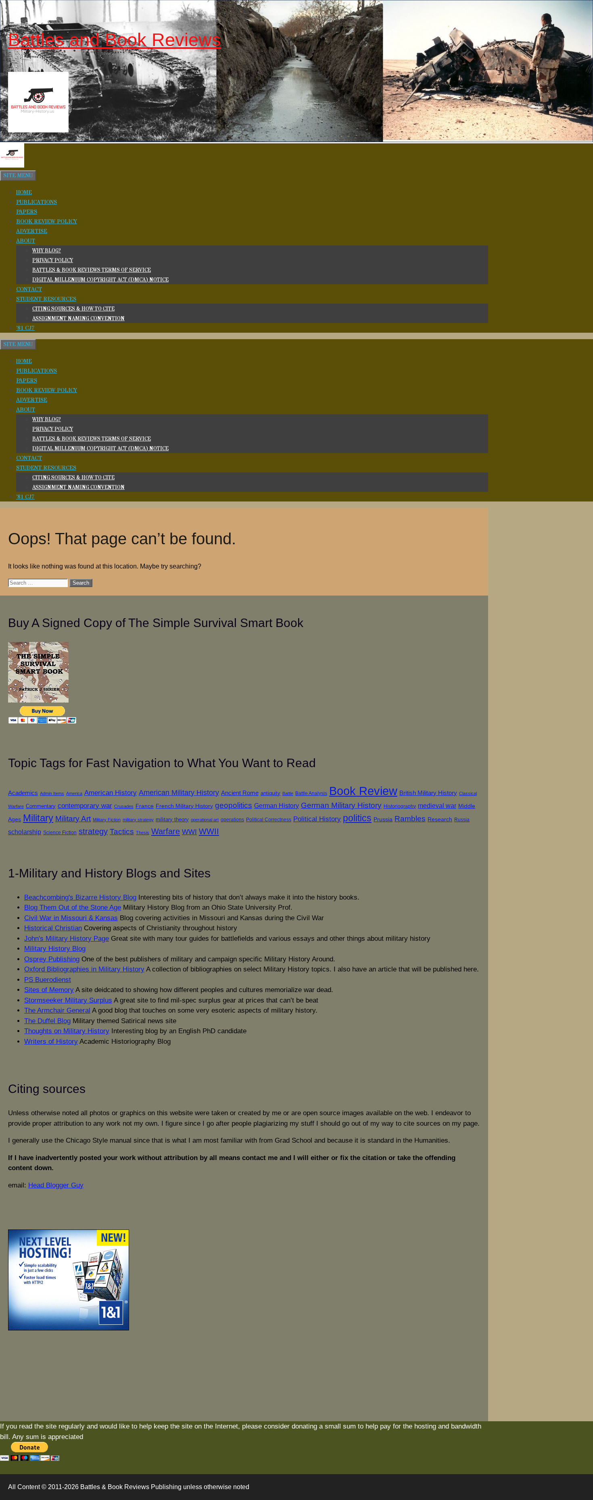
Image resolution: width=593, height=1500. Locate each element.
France (145, 806)
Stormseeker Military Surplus (68, 1000)
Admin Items (52, 793)
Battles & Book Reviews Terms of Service (91, 270)
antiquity (270, 793)
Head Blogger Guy (56, 1185)
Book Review (363, 790)
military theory (172, 819)
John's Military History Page (66, 938)
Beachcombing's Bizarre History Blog (80, 897)
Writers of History (51, 1041)
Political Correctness (268, 819)
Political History (317, 819)
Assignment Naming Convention (78, 318)
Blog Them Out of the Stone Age (72, 907)
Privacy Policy (52, 260)
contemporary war (85, 806)
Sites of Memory (49, 990)
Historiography (400, 806)
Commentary (41, 806)
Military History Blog (55, 948)
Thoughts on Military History (66, 1031)
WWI (189, 832)
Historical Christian (53, 928)
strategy (93, 831)
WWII (209, 831)
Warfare (165, 831)
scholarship (24, 831)
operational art (205, 819)
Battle (287, 793)
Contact (29, 289)
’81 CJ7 (25, 328)
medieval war (437, 805)
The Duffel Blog (47, 1021)
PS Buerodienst (47, 980)
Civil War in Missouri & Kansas (71, 918)
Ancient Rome (240, 793)
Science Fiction (60, 832)
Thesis (142, 832)
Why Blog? (46, 250)
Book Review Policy (46, 222)
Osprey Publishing (51, 959)
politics (357, 818)
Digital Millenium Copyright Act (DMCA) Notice (100, 279)
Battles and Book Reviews (114, 39)
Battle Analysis (311, 793)
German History (276, 805)
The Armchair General (57, 1010)
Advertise (31, 231)
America (74, 793)
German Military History (341, 805)
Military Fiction (107, 819)
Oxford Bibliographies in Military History (84, 969)
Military (38, 818)
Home (24, 193)
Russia (462, 819)
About (25, 241)
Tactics (122, 831)
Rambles (410, 818)
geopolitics (233, 805)
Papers (26, 212)
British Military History (428, 792)
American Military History (179, 793)
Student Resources (46, 299)
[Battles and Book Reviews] (12, 166)
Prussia (383, 819)
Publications (36, 202)
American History (110, 793)
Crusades (124, 806)
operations (232, 819)
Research (440, 819)
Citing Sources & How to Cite (73, 309)
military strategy (138, 819)
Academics (23, 793)
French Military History (184, 806)
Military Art (73, 818)
